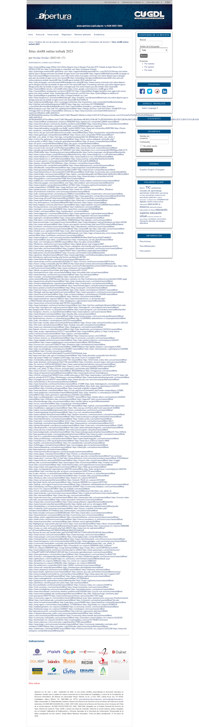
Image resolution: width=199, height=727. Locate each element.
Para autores (145, 251)
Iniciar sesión (53, 35)
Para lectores (145, 241)
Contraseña (144, 142)
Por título (148, 70)
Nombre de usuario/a (144, 137)
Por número (149, 64)
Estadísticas (99, 35)
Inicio (30, 35)
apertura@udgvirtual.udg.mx (113, 699)
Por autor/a (149, 67)
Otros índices (34, 683)
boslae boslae (41, 57)
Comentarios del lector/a (99, 42)
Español (143, 170)
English (151, 170)
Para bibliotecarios (147, 246)
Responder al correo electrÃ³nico (45, 63)
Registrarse (66, 35)
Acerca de (40, 35)
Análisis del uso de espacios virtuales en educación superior (60, 42)
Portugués (160, 170)
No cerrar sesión (150, 146)
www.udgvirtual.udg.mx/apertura (90, 699)
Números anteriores (82, 35)
